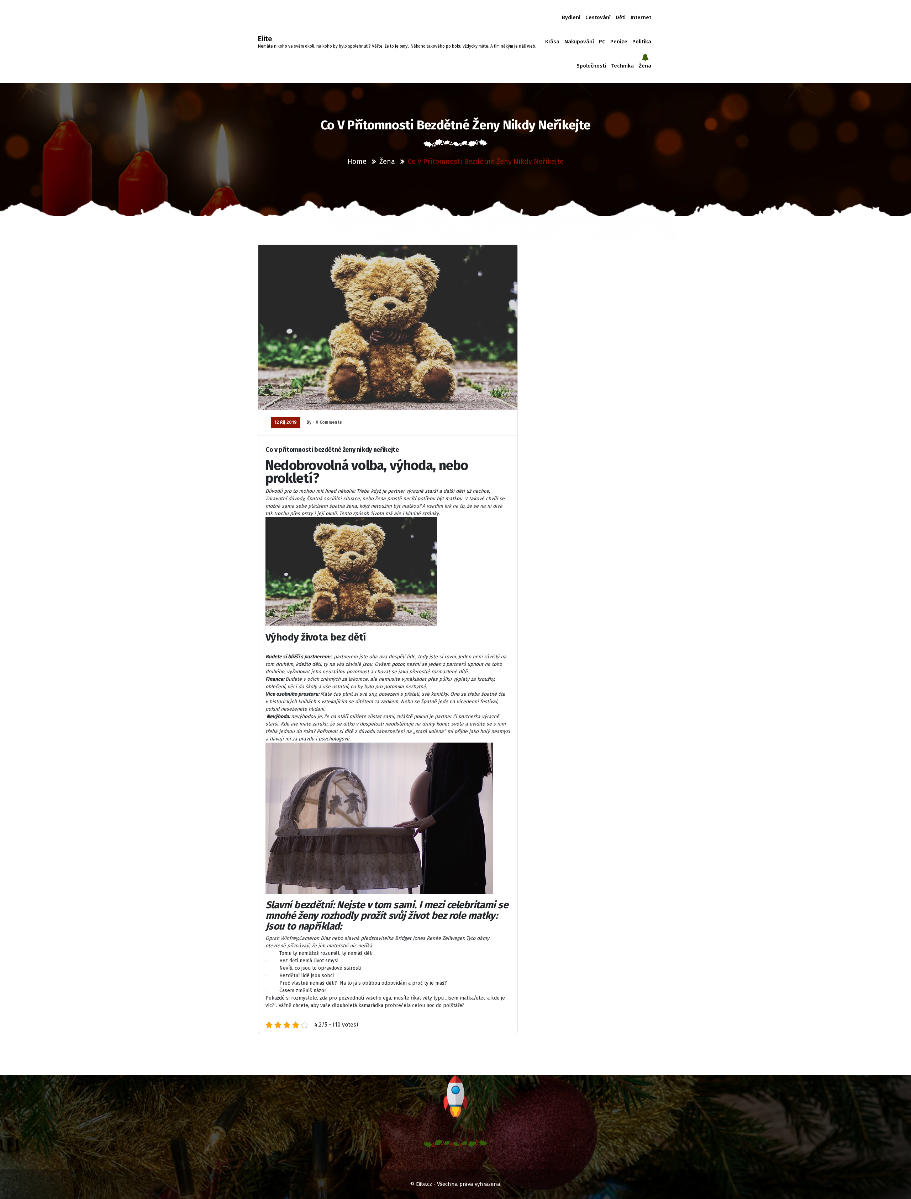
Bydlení (571, 17)
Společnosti (591, 66)
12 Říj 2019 (285, 422)
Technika (622, 66)
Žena (645, 66)
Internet (641, 17)
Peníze (618, 41)
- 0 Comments (327, 422)
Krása (552, 41)
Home (357, 161)
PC (602, 41)
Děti (621, 17)
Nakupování (579, 41)
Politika (641, 41)
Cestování (598, 17)
